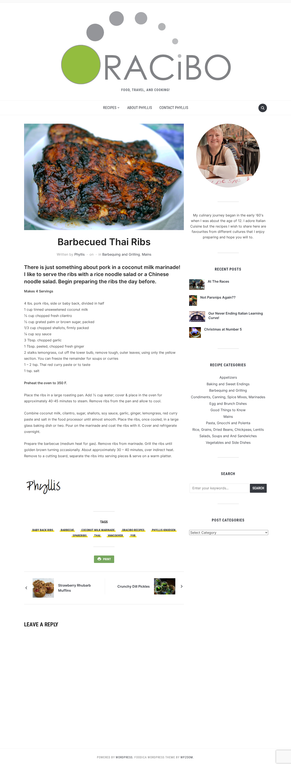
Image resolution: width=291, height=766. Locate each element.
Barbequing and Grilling (121, 254)
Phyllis (79, 254)
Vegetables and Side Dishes (228, 442)
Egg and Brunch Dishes (228, 403)
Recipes (109, 107)
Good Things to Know (228, 410)
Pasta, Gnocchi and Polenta (228, 423)
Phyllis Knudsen (164, 530)
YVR (132, 535)
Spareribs (80, 535)
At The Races (218, 281)
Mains (146, 254)
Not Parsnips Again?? (218, 297)
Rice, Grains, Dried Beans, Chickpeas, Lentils (228, 429)
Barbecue (67, 530)
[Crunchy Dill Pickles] (165, 586)
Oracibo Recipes (133, 530)
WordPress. (125, 757)
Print (107, 559)
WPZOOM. (187, 757)
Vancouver (115, 535)
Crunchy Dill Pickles (133, 586)
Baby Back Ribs (42, 530)
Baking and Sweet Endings (228, 384)
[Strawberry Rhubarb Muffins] (43, 588)
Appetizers (228, 377)
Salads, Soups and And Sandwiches (228, 436)
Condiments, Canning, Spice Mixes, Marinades (228, 397)
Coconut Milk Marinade (98, 530)
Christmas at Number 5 (223, 329)
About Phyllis (139, 107)
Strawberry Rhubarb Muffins (74, 588)
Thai (97, 535)
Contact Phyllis (173, 107)
